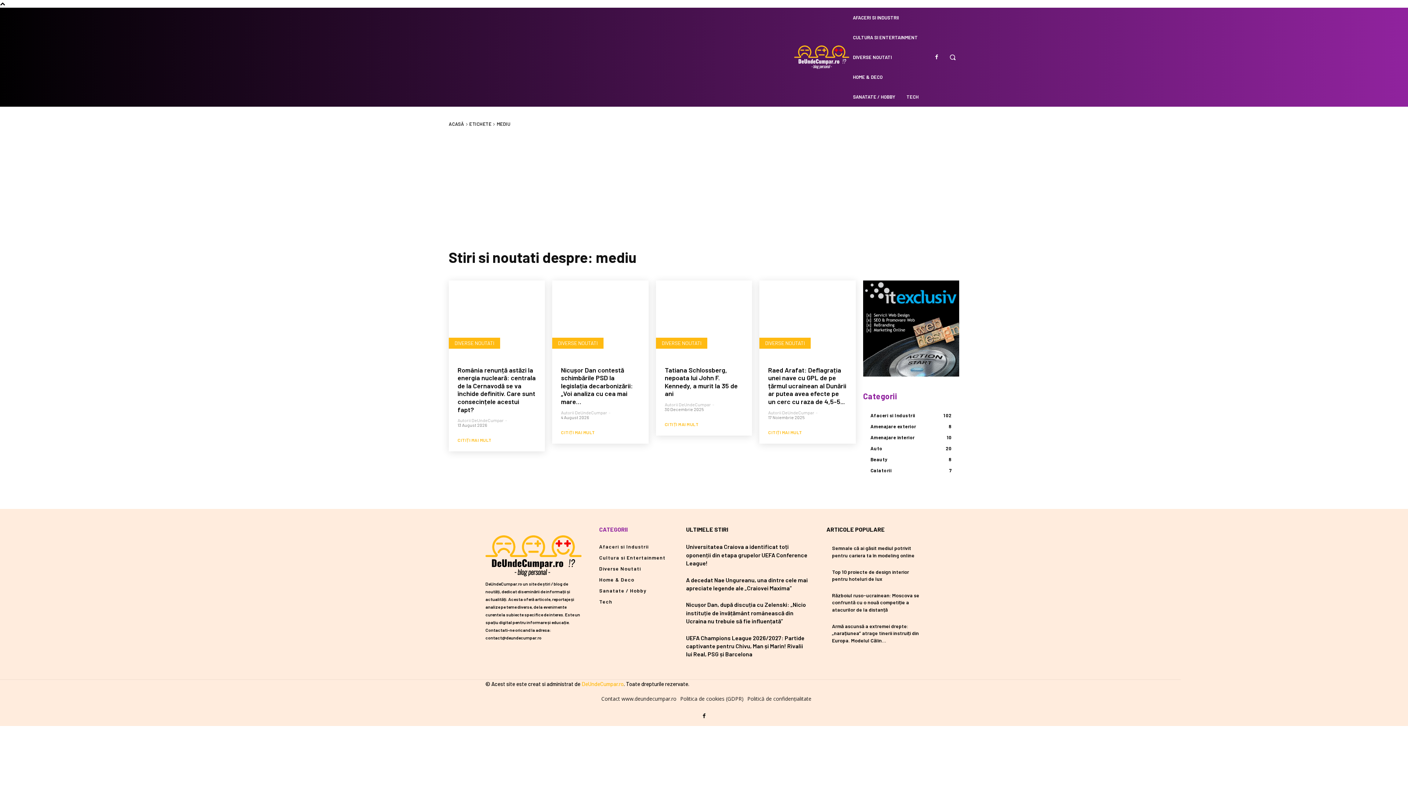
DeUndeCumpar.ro (603, 684)
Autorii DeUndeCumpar (481, 420)
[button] (952, 57)
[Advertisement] (704, 187)
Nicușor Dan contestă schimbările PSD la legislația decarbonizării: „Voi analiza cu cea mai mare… (597, 386)
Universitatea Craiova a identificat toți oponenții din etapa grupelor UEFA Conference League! (746, 554)
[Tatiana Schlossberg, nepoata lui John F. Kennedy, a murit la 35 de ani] (704, 319)
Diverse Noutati (474, 343)
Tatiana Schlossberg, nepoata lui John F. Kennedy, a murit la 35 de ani (701, 382)
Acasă (456, 124)
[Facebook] (936, 57)
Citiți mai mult (475, 440)
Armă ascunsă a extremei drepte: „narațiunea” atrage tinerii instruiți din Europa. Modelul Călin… (875, 633)
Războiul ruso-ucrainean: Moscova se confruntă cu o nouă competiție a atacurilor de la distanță (875, 602)
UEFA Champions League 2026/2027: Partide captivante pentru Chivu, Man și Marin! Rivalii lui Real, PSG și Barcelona (745, 646)
